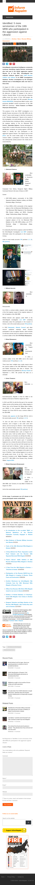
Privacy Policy (11, 877)
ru (3, 44)
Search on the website (9, 818)
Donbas (14, 39)
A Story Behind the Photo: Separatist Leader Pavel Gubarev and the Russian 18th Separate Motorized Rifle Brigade (19, 554)
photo (4, 135)
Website (5, 791)
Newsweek (11, 327)
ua (11, 44)
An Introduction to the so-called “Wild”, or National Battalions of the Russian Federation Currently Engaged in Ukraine (19, 532)
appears (13, 416)
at (25, 44)
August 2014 (10, 460)
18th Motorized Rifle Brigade (14, 647)
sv (22, 44)
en (14, 44)
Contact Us (21, 877)
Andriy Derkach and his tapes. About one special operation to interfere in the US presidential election (18, 664)
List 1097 (23, 232)
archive (7, 241)
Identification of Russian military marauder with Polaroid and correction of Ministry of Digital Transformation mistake (19, 709)
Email (4, 785)
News (19, 39)
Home (3, 877)
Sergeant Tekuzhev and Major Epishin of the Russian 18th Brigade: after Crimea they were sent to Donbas (19, 604)
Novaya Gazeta (26, 370)
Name (4, 778)
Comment (5, 756)
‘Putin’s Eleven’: (11, 559)
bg (20, 44)
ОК (3, 241)
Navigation (9, 17)
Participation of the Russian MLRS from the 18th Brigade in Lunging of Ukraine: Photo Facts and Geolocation (19, 575)
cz (9, 44)
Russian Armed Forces (9, 650)
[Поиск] (28, 823)
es (6, 44)
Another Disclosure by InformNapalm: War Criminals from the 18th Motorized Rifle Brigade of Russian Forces (19, 583)
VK (21, 239)
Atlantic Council (21, 327)
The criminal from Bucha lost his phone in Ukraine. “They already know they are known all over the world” (20, 727)
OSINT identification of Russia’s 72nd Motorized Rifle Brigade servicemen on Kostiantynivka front (18, 674)
